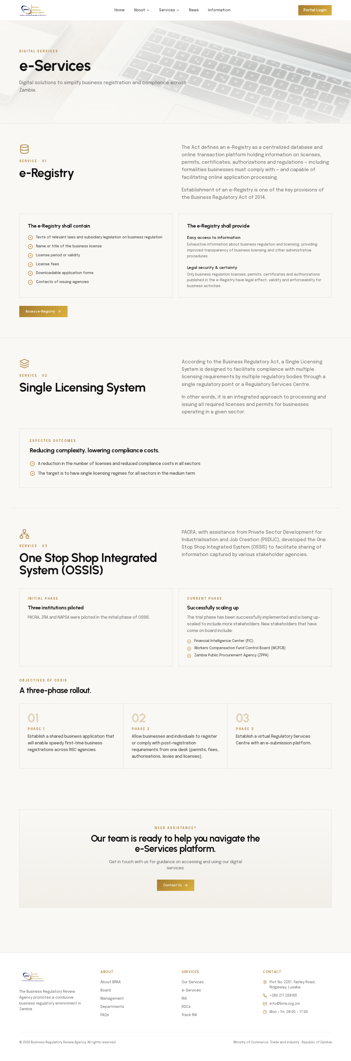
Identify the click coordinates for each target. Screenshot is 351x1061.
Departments (112, 1007)
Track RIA (189, 1015)
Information (219, 10)
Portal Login (315, 10)
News (194, 10)
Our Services (193, 982)
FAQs (104, 1015)
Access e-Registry (40, 311)
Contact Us (172, 885)
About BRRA (110, 982)
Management (112, 998)
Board (105, 990)
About (139, 10)
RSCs (186, 1007)
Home (119, 10)
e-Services (191, 990)
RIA (184, 998)
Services (167, 10)
